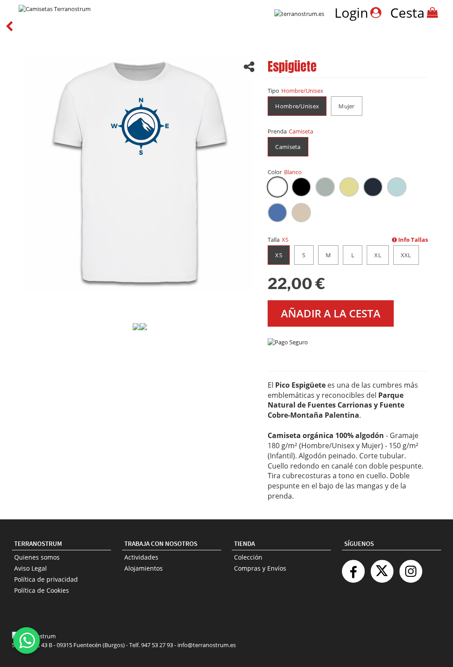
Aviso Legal (30, 568)
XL (377, 255)
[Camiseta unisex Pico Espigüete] (139, 174)
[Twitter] (382, 567)
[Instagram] (410, 567)
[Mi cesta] (433, 12)
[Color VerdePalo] (325, 187)
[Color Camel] (301, 212)
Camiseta (287, 147)
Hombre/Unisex (297, 106)
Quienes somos (37, 557)
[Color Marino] (373, 187)
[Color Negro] (301, 187)
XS (278, 255)
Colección (248, 557)
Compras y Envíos (260, 568)
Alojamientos (143, 568)
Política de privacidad (46, 579)
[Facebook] (353, 567)
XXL (406, 255)
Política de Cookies (41, 590)
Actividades (141, 557)
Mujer (346, 106)
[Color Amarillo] (349, 187)
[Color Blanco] (277, 187)
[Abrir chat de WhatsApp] (26, 640)
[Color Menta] (397, 187)
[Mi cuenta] (375, 12)
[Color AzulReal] (277, 212)
